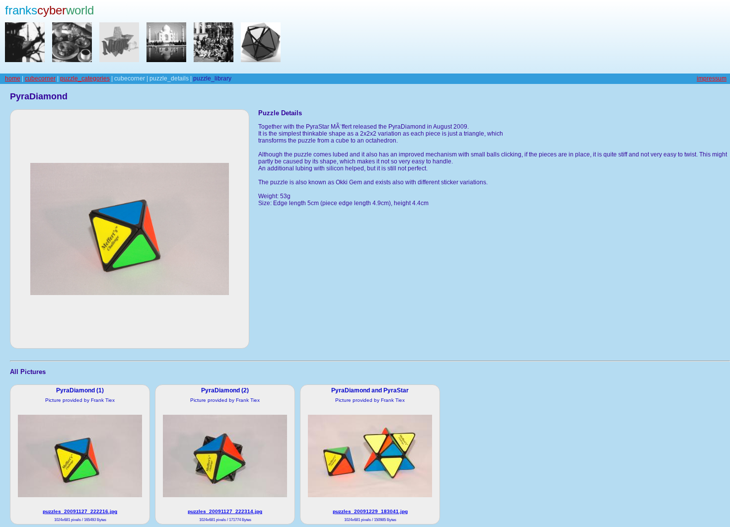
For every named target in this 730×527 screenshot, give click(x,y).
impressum (712, 78)
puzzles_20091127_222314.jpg (225, 511)
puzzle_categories (85, 78)
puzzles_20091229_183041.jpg (370, 511)
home (12, 78)
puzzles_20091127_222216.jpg (80, 511)
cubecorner (40, 78)
